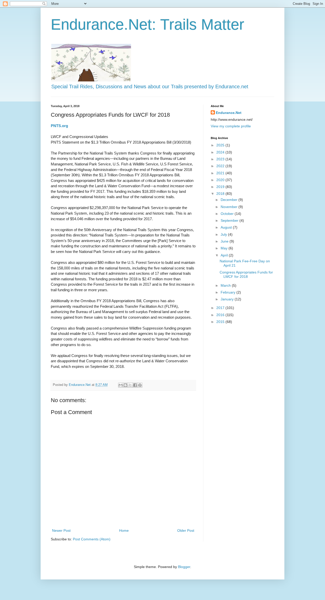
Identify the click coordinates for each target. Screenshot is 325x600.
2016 (220, 315)
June (225, 241)
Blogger (184, 567)
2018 (220, 194)
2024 (220, 152)
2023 (220, 159)
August (227, 227)
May (225, 248)
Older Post (185, 530)
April (225, 255)
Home (124, 530)
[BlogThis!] (125, 385)
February (228, 292)
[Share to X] (130, 385)
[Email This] (120, 385)
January (228, 299)
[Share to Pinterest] (139, 385)
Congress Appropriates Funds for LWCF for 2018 (246, 274)
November (229, 207)
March (226, 285)
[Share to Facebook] (135, 385)
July (224, 234)
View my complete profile (231, 126)
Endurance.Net (228, 113)
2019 (220, 187)
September (230, 220)
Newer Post (61, 530)
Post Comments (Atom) (91, 539)
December (229, 200)
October (228, 214)
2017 (220, 308)
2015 (220, 322)
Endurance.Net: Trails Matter (147, 24)
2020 (220, 180)
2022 (220, 166)
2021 (220, 173)
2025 (220, 145)
